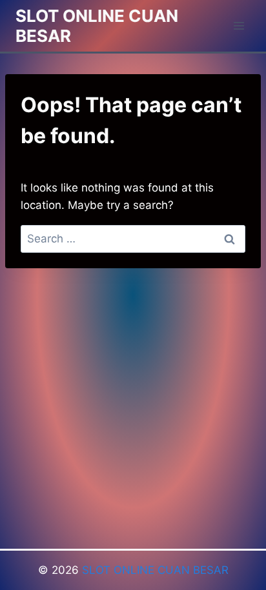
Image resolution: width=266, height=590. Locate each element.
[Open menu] (239, 25)
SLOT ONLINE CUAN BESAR (155, 570)
